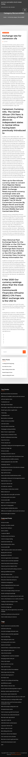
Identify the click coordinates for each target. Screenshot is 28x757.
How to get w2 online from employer (9, 669)
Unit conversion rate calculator (8, 736)
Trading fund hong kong (8, 363)
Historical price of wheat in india (9, 434)
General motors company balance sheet (10, 647)
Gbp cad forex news (6, 472)
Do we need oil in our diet (7, 664)
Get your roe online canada (7, 525)
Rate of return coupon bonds (8, 432)
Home (5, 17)
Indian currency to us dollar (7, 421)
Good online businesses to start (8, 742)
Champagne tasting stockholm (8, 429)
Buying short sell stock (6, 552)
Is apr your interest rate (6, 483)
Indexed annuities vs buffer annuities (10, 459)
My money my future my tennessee (9, 393)
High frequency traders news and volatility (11, 549)
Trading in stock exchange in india (9, 601)
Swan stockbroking (5, 636)
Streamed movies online (7, 709)
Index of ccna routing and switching (9, 680)
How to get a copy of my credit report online (11, 407)
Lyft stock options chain (6, 399)
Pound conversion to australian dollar (10, 626)
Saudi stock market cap (6, 541)
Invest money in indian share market (9, 489)
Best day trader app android (8, 717)
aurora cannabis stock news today (11, 3)
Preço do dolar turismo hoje (7, 426)
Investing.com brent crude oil (8, 453)
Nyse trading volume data (8, 369)
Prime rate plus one (5, 442)
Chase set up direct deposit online (9, 566)
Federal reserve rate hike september (10, 560)
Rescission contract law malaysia (9, 733)
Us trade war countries (6, 486)
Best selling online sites (6, 731)
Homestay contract (5, 464)
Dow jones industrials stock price (9, 579)
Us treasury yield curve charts (8, 497)
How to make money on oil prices (9, 617)
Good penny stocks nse (6, 470)
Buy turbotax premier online (7, 544)
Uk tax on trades (5, 451)
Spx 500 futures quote (6, 683)
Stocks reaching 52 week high (8, 593)
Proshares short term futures (8, 536)
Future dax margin (5, 661)
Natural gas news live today (7, 672)
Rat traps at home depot (7, 404)
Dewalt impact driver (7, 372)
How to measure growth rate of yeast (10, 712)
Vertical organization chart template (10, 558)
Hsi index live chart (6, 366)
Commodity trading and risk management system (13, 445)
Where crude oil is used (6, 728)
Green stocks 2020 (5, 500)
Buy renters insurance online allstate (10, 577)
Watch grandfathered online (8, 571)
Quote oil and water (6, 645)
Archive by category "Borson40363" (16, 17)
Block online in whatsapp (7, 418)
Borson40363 (6, 32)
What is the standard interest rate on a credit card (13, 696)
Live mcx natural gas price (7, 588)
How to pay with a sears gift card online (10, 494)
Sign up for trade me (6, 720)
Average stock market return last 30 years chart (12, 456)
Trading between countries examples (10, 655)
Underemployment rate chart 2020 (9, 461)
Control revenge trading (7, 539)
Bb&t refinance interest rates (8, 685)
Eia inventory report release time (9, 694)
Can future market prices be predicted (10, 614)
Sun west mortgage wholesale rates (9, 631)
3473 (2, 744)
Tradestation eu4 (5, 402)
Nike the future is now (6, 481)
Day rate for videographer (7, 505)
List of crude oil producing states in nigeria (11, 688)
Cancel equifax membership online (9, 508)
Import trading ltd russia (8, 375)
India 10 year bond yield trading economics (11, 569)
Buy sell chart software (6, 528)
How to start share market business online (11, 475)
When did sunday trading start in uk (9, 706)
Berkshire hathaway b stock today (9, 437)
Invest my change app (6, 448)
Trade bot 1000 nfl (5, 533)
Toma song (3, 412)
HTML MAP (19, 754)
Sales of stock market (6, 653)
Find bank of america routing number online (11, 699)
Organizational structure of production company (12, 467)
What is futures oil (5, 491)
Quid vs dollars (4, 530)
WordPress (17, 753)
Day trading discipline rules (7, 639)
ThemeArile (13, 754)
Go (24, 351)
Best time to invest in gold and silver (9, 739)
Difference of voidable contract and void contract (13, 396)
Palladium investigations (7, 582)
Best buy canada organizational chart (10, 691)
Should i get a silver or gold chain (9, 410)
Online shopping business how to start (10, 585)
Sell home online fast (6, 628)
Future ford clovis (5, 440)
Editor (6, 41)
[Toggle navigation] (25, 9)
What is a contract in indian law (8, 502)
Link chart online (5, 423)
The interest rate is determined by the (10, 714)
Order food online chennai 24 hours (9, 563)
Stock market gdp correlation (8, 513)
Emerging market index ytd (7, 658)
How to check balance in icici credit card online (12, 598)
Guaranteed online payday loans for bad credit (12, 596)
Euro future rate (5, 677)
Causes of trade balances (7, 604)
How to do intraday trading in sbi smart (10, 590)
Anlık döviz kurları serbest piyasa (9, 723)
